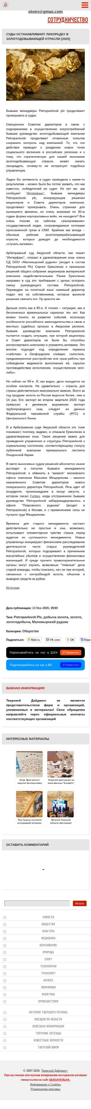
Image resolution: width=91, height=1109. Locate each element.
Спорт (48, 959)
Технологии (48, 966)
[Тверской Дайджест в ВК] (45, 669)
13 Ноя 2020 (40, 608)
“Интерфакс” (35, 193)
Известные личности (48, 1040)
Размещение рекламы (45, 1089)
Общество (30, 631)
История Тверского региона (48, 1012)
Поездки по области (48, 1019)
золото (75, 617)
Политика (48, 994)
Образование (48, 945)
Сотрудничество (68, 20)
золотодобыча (18, 622)
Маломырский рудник (50, 622)
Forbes (35, 496)
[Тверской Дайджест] (5, 5)
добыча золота (56, 617)
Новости (48, 917)
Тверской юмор (48, 1047)
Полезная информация (48, 1026)
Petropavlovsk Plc (28, 617)
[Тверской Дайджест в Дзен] (45, 657)
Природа (48, 952)
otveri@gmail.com (45, 11)
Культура (48, 931)
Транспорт (48, 973)
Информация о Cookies (45, 1084)
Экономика (48, 987)
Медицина (48, 938)
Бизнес (48, 980)
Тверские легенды (48, 1033)
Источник (12, 587)
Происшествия (48, 1001)
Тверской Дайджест (54, 1070)
